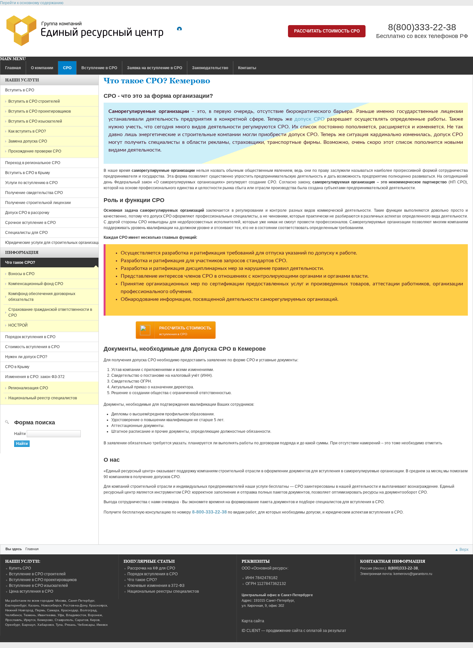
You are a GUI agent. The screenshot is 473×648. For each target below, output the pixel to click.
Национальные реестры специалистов (163, 591)
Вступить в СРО (19, 90)
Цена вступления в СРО (31, 591)
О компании (42, 68)
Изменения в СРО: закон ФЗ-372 (35, 377)
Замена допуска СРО (27, 141)
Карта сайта (253, 621)
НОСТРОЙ (18, 325)
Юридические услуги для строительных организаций (53, 242)
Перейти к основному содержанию (31, 3)
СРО (67, 68)
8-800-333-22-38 (209, 511)
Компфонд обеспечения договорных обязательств (41, 297)
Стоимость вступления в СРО (32, 347)
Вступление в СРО (99, 68)
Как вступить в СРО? (27, 131)
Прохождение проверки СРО (34, 151)
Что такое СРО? (20, 262)
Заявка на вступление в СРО (154, 68)
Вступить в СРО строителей (34, 101)
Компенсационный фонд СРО (35, 284)
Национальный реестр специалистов (42, 398)
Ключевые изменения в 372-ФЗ (155, 585)
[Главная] (84, 32)
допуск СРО (309, 119)
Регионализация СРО (28, 388)
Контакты (247, 68)
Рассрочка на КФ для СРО (151, 568)
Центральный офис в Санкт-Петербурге (277, 595)
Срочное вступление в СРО (30, 222)
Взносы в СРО (21, 274)
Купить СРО (20, 568)
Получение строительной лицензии (38, 202)
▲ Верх (461, 549)
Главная (13, 68)
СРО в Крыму (17, 367)
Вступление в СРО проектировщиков (43, 580)
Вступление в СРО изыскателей (38, 585)
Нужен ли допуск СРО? (26, 357)
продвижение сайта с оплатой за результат (306, 630)
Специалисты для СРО (26, 232)
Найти (20, 433)
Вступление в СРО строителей (37, 574)
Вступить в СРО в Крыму (27, 173)
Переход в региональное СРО (32, 163)
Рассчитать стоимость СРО (327, 31)
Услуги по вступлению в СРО (31, 183)
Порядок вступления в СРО (30, 337)
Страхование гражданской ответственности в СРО (50, 312)
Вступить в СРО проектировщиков (39, 111)
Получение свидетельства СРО (34, 192)
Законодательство (210, 68)
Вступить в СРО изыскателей (35, 121)
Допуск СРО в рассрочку (27, 212)
